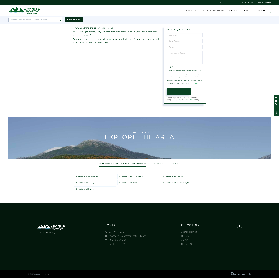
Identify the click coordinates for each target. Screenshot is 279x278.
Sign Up (268, 3)
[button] (59, 19)
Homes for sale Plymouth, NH (86, 189)
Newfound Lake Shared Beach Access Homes (122, 163)
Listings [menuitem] (186, 11)
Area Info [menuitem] (232, 11)
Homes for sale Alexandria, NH (86, 177)
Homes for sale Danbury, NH (86, 183)
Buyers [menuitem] (185, 236)
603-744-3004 (229, 3)
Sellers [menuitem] (184, 240)
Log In (260, 3)
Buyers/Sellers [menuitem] (215, 11)
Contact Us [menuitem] (187, 244)
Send (179, 91)
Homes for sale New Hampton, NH (176, 183)
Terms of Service (190, 100)
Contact (262, 11)
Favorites (248, 3)
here (110, 39)
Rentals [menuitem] (199, 11)
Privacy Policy (194, 83)
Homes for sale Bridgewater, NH (131, 177)
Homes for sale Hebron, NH (129, 183)
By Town (158, 163)
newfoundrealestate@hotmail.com (127, 236)
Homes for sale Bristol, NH (173, 177)
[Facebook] (239, 226)
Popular (175, 163)
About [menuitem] (245, 11)
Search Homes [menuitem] (189, 231)
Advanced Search (74, 20)
